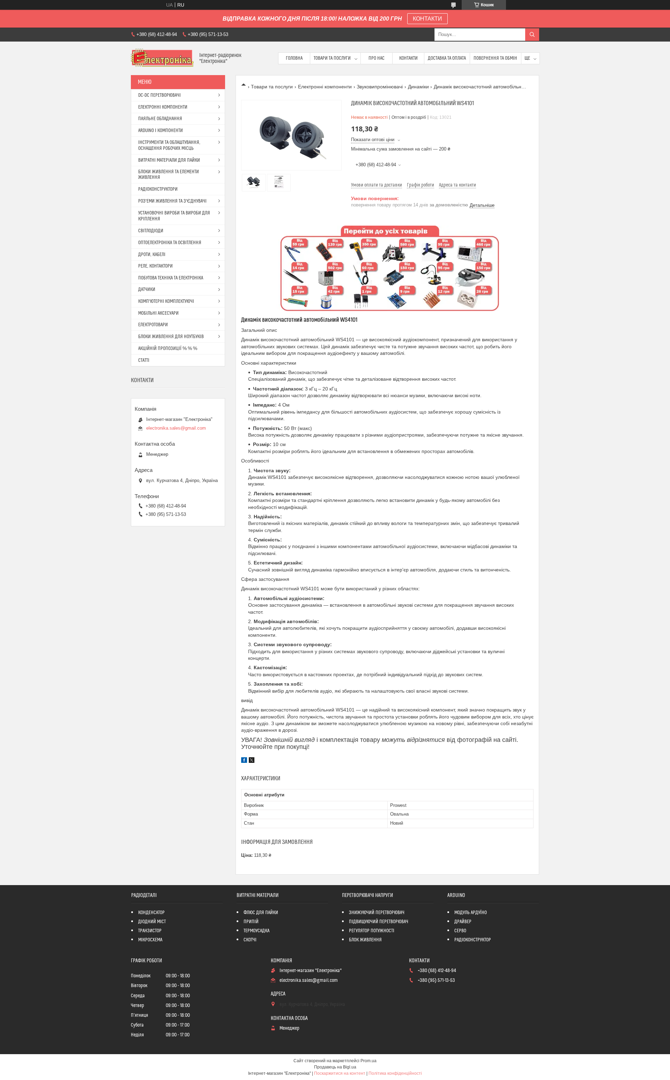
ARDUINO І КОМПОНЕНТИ (160, 130)
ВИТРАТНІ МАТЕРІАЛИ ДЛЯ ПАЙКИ (169, 160)
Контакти (408, 58)
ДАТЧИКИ (146, 289)
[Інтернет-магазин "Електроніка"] (162, 58)
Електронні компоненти (325, 86)
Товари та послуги (332, 58)
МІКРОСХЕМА (150, 940)
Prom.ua (368, 1060)
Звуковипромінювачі (380, 86)
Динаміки (418, 86)
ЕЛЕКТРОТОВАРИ (153, 325)
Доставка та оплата (447, 58)
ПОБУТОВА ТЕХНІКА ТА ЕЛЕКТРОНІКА (170, 278)
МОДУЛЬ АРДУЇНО (470, 912)
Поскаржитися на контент (339, 1073)
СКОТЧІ (250, 940)
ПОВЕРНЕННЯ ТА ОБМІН (495, 58)
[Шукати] (532, 34)
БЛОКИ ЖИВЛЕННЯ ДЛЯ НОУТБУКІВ (171, 337)
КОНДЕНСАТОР (151, 912)
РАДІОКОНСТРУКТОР (472, 940)
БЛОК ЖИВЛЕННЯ (365, 940)
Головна (294, 58)
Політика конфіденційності (395, 1073)
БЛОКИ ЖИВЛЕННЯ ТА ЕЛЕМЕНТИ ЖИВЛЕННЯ (168, 174)
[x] (251, 761)
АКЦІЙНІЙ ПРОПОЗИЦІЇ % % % (167, 348)
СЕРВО (460, 931)
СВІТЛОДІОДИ (150, 231)
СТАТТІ (143, 360)
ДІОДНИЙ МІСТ (152, 922)
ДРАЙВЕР (462, 922)
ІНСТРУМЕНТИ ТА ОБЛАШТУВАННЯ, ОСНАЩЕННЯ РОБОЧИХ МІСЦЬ (169, 145)
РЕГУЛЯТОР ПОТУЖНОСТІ (371, 931)
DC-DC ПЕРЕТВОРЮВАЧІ (159, 95)
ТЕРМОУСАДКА (256, 931)
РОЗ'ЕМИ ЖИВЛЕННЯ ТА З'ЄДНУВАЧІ (172, 201)
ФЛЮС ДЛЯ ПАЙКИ (261, 912)
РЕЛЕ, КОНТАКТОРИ (155, 266)
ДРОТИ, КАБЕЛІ (151, 254)
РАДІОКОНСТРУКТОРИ (158, 189)
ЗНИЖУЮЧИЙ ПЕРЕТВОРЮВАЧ (376, 912)
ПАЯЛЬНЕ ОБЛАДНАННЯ (160, 119)
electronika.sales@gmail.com (176, 428)
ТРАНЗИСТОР (150, 931)
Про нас (376, 58)
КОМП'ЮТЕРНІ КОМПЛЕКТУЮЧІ (166, 301)
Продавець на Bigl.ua (335, 1067)
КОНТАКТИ (427, 19)
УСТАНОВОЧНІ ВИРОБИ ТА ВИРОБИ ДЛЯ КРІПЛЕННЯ (174, 216)
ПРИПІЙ (251, 922)
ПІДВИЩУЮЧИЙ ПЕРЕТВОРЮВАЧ (378, 922)
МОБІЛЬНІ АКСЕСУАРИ (158, 313)
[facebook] (244, 761)
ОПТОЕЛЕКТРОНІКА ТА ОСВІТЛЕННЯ (169, 243)
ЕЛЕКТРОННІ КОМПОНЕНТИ (162, 107)
